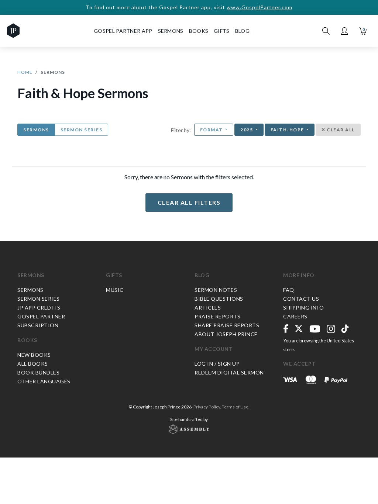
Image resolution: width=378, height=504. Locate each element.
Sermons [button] (170, 31)
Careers (295, 316)
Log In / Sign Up (217, 363)
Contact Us (301, 299)
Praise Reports (217, 316)
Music (115, 290)
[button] (344, 31)
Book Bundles (38, 372)
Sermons (36, 129)
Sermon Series (82, 129)
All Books (32, 363)
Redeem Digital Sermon (229, 372)
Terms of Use (235, 407)
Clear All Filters (189, 202)
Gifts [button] (222, 31)
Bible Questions (219, 299)
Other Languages (44, 381)
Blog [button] (242, 31)
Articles (208, 307)
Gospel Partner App (123, 31)
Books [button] (199, 31)
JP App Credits (38, 307)
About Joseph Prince (226, 334)
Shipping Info (303, 307)
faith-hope (288, 129)
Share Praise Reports (227, 325)
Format (212, 129)
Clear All (340, 129)
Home (24, 72)
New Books (34, 355)
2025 (247, 129)
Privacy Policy (206, 407)
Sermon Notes (216, 290)
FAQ (288, 290)
